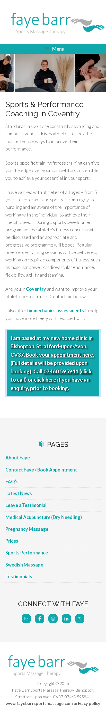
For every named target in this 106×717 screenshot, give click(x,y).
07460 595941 (60, 371)
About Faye (17, 457)
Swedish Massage (24, 565)
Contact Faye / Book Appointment (41, 470)
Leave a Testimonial (26, 505)
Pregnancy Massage (26, 529)
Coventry (36, 289)
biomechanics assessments (55, 310)
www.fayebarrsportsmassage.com (39, 703)
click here (45, 379)
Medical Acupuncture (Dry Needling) (43, 517)
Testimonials (18, 576)
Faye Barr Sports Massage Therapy (53, 23)
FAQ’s (12, 481)
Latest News (18, 493)
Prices (11, 541)
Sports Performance (26, 552)
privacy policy (87, 703)
